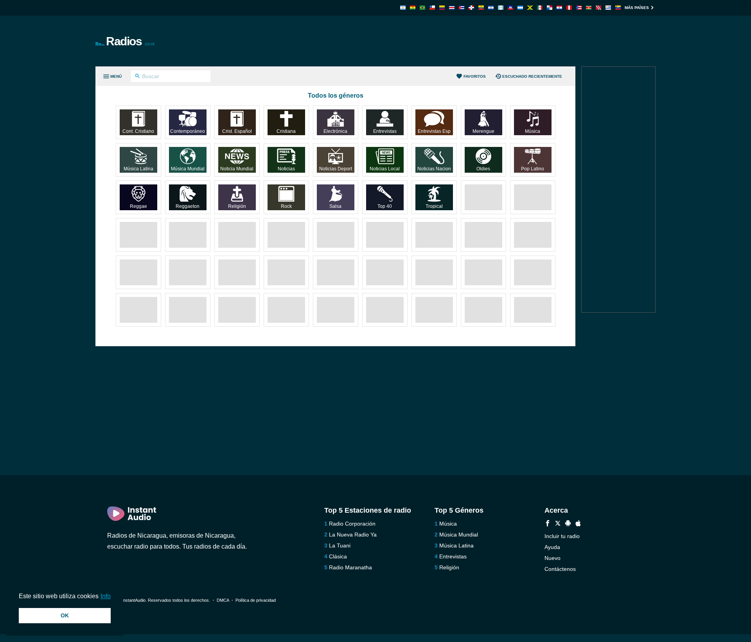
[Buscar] (137, 77)
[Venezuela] (618, 7)
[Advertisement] (464, 41)
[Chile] (432, 7)
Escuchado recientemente (532, 76)
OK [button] (65, 615)
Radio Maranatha (350, 567)
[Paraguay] (559, 7)
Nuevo (552, 558)
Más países (637, 7)
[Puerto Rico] (579, 7)
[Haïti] (510, 7)
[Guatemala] (500, 7)
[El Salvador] (491, 7)
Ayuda (552, 547)
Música (448, 523)
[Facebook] (547, 524)
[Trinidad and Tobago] (598, 7)
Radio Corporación (352, 523)
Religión (449, 567)
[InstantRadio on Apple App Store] (578, 524)
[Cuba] (461, 7)
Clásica (338, 556)
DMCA (223, 600)
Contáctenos (560, 569)
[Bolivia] (412, 7)
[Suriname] (588, 7)
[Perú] (569, 7)
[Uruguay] (608, 7)
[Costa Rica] (452, 7)
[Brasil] (422, 7)
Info (106, 596)
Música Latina (456, 545)
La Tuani (339, 545)
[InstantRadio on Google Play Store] (568, 524)
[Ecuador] (481, 7)
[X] (558, 524)
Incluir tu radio (562, 536)
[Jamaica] (530, 7)
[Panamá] (549, 7)
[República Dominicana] (471, 7)
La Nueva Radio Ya (353, 534)
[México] (540, 7)
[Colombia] (442, 7)
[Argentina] (403, 7)
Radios (130, 41)
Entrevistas (453, 556)
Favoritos (475, 76)
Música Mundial (458, 534)
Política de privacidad (255, 600)
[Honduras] (520, 7)
